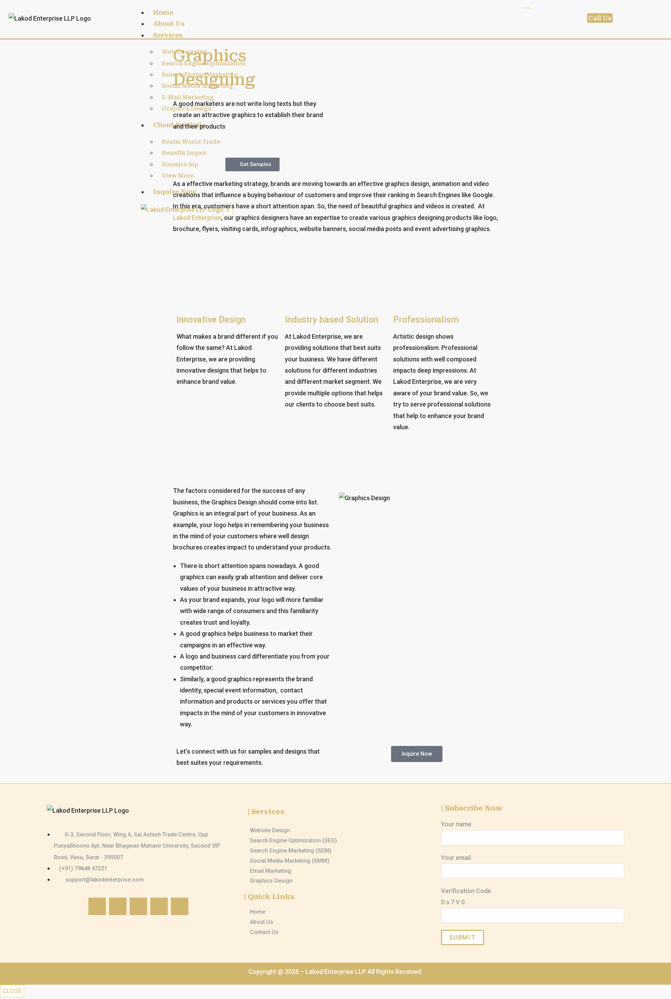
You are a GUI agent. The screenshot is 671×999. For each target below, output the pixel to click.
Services (167, 35)
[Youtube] (159, 906)
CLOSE (12, 990)
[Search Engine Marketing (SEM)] (335, 851)
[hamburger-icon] (527, 7)
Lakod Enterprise (197, 217)
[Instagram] (118, 906)
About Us (169, 23)
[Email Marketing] (335, 871)
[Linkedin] (179, 906)
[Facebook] (97, 906)
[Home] (335, 912)
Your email (456, 857)
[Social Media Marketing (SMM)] (335, 861)
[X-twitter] (138, 906)
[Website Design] (335, 831)
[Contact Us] (335, 932)
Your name (456, 824)
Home (163, 12)
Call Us (600, 18)
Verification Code (466, 896)
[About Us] (335, 922)
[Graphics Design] (335, 881)
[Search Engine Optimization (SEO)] (335, 841)
